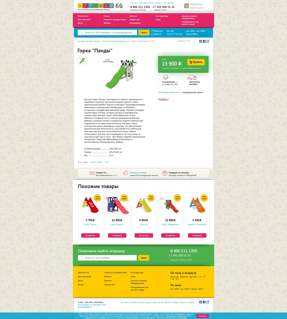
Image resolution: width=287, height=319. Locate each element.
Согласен (202, 316)
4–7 (172, 34)
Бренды (170, 3)
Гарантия (156, 302)
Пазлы (107, 16)
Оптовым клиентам (169, 92)
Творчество (135, 19)
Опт (164, 3)
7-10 (176, 34)
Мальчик (174, 277)
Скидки (159, 3)
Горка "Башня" (117, 224)
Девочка (184, 277)
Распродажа (135, 23)
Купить (197, 62)
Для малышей (84, 19)
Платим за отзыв (138, 172)
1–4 (168, 34)
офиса (114, 175)
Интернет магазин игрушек (89, 41)
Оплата (151, 3)
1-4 (106, 162)
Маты (80, 23)
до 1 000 (191, 31)
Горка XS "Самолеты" (197, 224)
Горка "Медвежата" (170, 224)
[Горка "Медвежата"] (170, 205)
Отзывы (191, 302)
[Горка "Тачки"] (90, 205)
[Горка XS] (143, 205)
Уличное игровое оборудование (189, 17)
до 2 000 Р (185, 289)
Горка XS (144, 224)
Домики (133, 16)
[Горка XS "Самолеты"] (197, 205)
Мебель (107, 23)
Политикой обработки (176, 316)
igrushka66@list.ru (85, 307)
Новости (183, 302)
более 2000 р (96, 162)
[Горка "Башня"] (117, 205)
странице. (183, 318)
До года (170, 31)
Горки (133, 41)
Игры (158, 19)
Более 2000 (192, 34)
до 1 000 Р (174, 289)
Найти (144, 32)
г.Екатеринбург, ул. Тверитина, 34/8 (91, 305)
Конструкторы (162, 16)
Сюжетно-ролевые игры (115, 19)
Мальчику (158, 31)
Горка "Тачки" (90, 224)
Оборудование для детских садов (190, 22)
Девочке (157, 34)
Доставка (143, 3)
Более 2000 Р (197, 289)
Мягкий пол (83, 16)
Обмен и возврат (172, 302)
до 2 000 (201, 31)
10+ (181, 34)
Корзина (196, 4)
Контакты (134, 3)
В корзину (90, 235)
